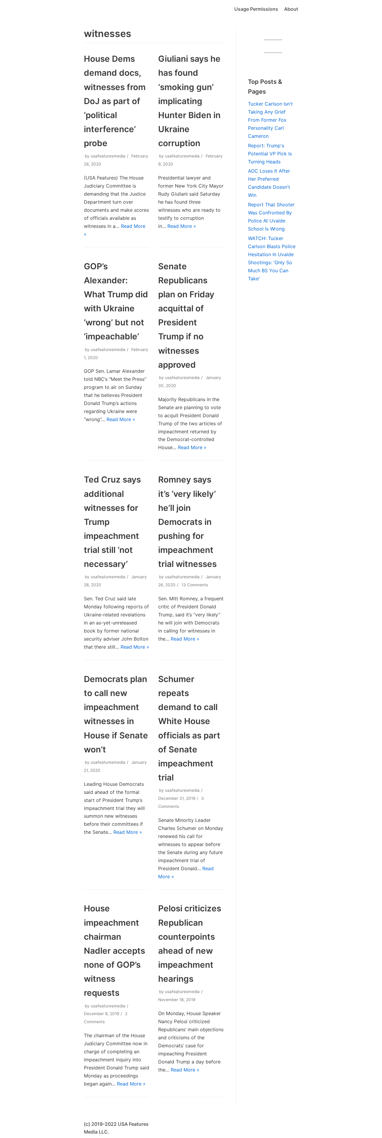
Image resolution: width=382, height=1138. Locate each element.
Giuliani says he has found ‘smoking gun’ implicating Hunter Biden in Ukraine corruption (189, 101)
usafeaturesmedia (108, 156)
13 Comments (194, 584)
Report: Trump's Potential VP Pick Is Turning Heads (270, 154)
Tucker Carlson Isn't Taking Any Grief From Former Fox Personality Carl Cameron (270, 120)
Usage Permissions (256, 9)
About (291, 9)
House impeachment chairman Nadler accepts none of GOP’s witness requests (114, 950)
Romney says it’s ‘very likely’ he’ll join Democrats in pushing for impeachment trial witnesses (187, 521)
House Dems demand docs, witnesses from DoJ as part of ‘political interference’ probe (115, 101)
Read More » (181, 226)
